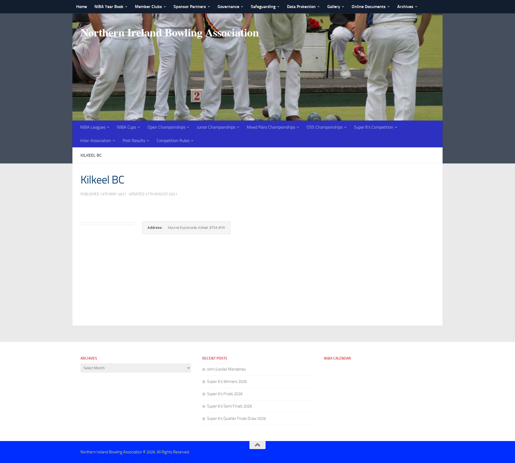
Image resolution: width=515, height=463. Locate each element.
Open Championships (166, 127)
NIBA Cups (126, 127)
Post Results (134, 140)
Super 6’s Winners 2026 (227, 381)
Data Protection (301, 6)
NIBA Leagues (92, 127)
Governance (228, 6)
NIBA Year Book (108, 6)
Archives (405, 6)
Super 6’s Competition (373, 127)
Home (81, 6)
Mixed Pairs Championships (271, 127)
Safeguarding (263, 6)
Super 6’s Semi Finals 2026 (229, 406)
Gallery (333, 6)
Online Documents (369, 6)
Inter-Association (95, 140)
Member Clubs (148, 6)
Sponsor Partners (190, 6)
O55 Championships (325, 127)
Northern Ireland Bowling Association (169, 32)
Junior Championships (216, 127)
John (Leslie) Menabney (226, 369)
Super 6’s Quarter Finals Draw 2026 (236, 418)
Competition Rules (173, 140)
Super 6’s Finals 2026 (224, 393)
